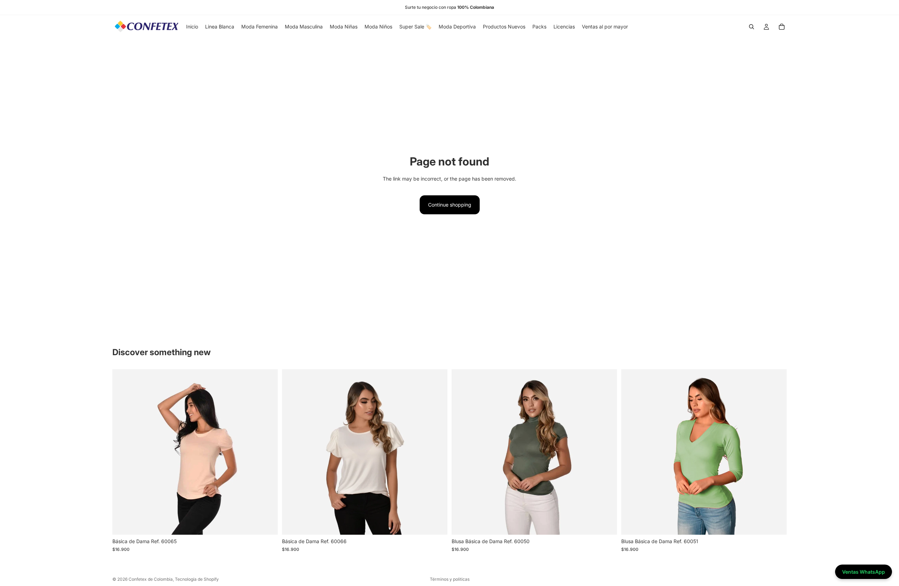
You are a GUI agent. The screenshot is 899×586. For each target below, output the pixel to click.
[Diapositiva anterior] (122, 452)
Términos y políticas (450, 579)
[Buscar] (751, 26)
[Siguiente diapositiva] (267, 452)
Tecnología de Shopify (197, 579)
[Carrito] (781, 26)
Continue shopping (449, 205)
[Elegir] (267, 524)
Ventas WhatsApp (863, 572)
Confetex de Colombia (151, 579)
